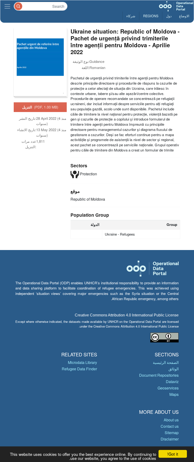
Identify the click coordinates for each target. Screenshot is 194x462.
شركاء (130, 15)
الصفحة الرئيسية (166, 362)
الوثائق (173, 368)
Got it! (172, 454)
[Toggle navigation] (7, 6)
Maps (174, 394)
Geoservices (168, 388)
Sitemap (172, 432)
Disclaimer (170, 439)
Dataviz (172, 381)
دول (169, 15)
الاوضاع (184, 15)
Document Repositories (159, 375)
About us (171, 420)
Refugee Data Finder (79, 368)
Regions (150, 15)
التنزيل (40, 107)
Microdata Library (82, 362)
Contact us (170, 426)
